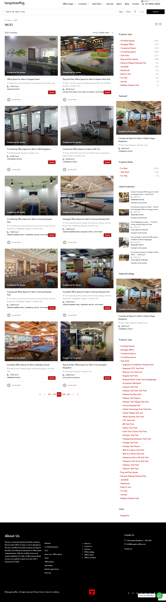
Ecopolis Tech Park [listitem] (130, 386)
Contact (135, 4)
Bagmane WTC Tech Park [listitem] (133, 368)
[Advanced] (135, 11)
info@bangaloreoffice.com (136, 544)
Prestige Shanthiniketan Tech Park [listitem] (137, 438)
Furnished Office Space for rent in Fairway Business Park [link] (86, 292)
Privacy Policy (39, 592)
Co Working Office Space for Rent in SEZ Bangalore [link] (29, 149)
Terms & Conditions (52, 592)
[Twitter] (133, 593)
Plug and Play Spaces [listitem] (129, 59)
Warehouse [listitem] (125, 70)
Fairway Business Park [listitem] (131, 405)
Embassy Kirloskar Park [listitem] (129, 85)
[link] (31, 56)
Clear (142, 11)
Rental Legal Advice (52, 569)
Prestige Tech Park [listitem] (130, 442)
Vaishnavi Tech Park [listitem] (131, 464)
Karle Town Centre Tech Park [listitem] (135, 431)
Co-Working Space (51, 547)
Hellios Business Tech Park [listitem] (133, 416)
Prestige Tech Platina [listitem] (131, 446)
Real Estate (49, 565)
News (47, 558)
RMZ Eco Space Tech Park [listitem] (133, 450)
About (119, 4)
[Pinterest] (155, 593)
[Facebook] (129, 593)
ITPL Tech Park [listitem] (129, 420)
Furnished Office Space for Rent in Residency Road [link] (28, 364)
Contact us (128, 548)
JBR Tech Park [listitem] (128, 424)
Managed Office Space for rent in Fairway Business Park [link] (86, 219)
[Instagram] (137, 593)
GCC (46, 550)
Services (109, 4)
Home (9, 20)
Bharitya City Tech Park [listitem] (132, 372)
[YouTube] (150, 593)
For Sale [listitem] (123, 78)
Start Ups (48, 573)
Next (157, 117)
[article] (138, 128)
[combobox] (106, 32)
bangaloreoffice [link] (16, 100)
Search (155, 11)
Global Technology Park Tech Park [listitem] (137, 409)
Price (128, 11)
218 (54, 394)
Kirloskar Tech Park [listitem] (130, 435)
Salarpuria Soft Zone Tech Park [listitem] (135, 461)
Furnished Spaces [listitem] (127, 40)
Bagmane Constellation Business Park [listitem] (138, 364)
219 (59, 394)
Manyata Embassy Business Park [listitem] (133, 63)
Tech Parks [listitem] (124, 55)
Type (121, 11)
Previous (119, 117)
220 (63, 394)
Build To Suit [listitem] (125, 74)
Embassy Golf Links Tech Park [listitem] (135, 390)
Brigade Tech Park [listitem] (130, 375)
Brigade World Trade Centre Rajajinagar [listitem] (140, 379)
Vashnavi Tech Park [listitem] (130, 468)
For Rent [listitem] (123, 168)
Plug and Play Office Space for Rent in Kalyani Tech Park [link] (86, 79)
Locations (83, 4)
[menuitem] (151, 4)
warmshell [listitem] (124, 66)
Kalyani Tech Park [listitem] (130, 427)
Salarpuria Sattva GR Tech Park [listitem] (136, 457)
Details (51, 92)
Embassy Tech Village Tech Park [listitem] (136, 401)
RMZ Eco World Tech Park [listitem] (133, 453)
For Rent (52, 39)
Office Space (49, 561)
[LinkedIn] (142, 593)
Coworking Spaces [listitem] (128, 52)
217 (49, 394)
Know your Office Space (53, 554)
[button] (156, 24)
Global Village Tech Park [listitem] (133, 412)
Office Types (68, 4)
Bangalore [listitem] (124, 515)
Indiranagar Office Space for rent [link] (132, 138)
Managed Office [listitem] (127, 44)
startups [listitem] (123, 81)
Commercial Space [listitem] (128, 48)
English (145, 1)
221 (68, 394)
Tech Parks (96, 4)
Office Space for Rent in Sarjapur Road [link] (23, 79)
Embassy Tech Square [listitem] (131, 398)
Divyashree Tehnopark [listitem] (132, 383)
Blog (127, 4)
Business (48, 543)
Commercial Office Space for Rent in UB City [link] (81, 149)
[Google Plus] (146, 593)
